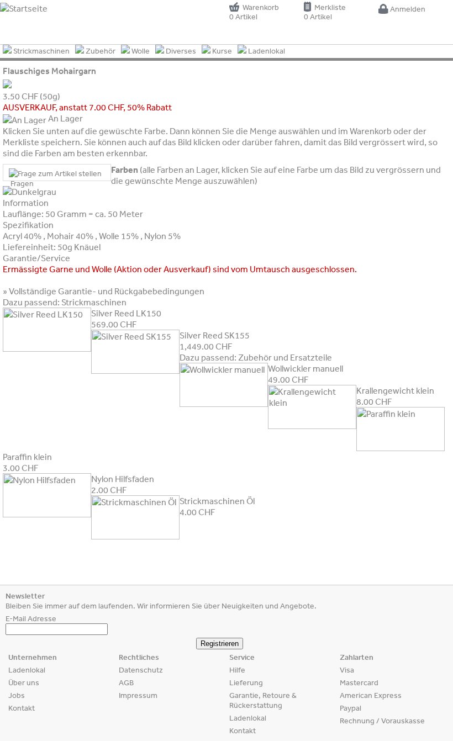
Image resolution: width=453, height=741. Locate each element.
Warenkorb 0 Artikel (254, 12)
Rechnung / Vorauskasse (382, 721)
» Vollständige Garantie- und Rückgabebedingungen (103, 291)
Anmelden (406, 9)
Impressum (138, 695)
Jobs (16, 695)
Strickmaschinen (41, 51)
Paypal (350, 708)
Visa (347, 670)
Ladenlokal (265, 51)
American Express (371, 695)
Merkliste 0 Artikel (325, 12)
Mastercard (359, 682)
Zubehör (99, 51)
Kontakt (21, 708)
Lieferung (246, 682)
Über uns (23, 682)
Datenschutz (141, 670)
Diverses (180, 51)
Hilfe (237, 670)
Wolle (140, 51)
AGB (126, 682)
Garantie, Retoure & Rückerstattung (263, 700)
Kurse (221, 51)
